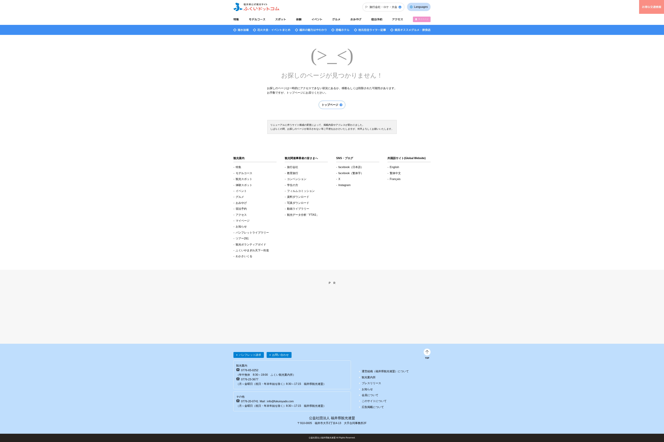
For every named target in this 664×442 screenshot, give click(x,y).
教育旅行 (292, 173)
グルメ (336, 19)
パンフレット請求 (250, 354)
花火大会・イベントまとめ (273, 30)
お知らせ (241, 226)
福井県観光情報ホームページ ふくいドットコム (256, 7)
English (394, 167)
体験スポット (244, 185)
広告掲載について (373, 407)
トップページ (330, 104)
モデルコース (257, 19)
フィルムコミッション (301, 190)
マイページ (423, 19)
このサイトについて (374, 401)
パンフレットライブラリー (252, 232)
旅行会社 (292, 167)
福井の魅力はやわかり (313, 30)
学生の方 (292, 185)
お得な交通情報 (651, 7)
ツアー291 (242, 238)
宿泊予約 (376, 19)
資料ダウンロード (298, 196)
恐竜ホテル (342, 30)
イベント (316, 19)
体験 (299, 19)
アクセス (397, 19)
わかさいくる (244, 256)
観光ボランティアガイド (251, 244)
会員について (370, 395)
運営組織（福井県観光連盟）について (385, 371)
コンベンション (296, 179)
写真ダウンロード (298, 202)
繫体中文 (395, 173)
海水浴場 (243, 30)
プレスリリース (371, 383)
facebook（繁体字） (350, 173)
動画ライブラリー (298, 208)
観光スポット (244, 179)
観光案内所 (369, 377)
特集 (236, 19)
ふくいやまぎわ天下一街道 (252, 250)
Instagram (344, 185)
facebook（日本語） (350, 167)
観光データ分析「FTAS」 (303, 214)
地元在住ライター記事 (372, 30)
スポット (280, 19)
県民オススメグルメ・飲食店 (413, 30)
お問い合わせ (280, 354)
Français (395, 179)
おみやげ (355, 19)
